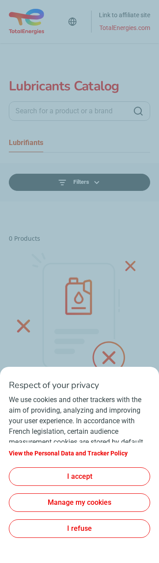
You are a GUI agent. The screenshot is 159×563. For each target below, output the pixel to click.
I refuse (79, 528)
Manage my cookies (79, 502)
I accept (79, 476)
